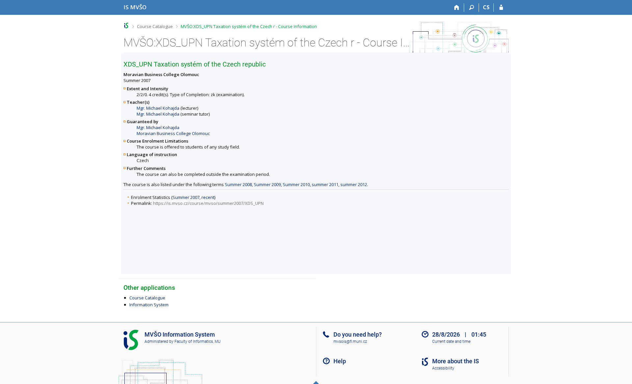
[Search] (471, 7)
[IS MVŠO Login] (501, 7)
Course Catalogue (155, 26)
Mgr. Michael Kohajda (158, 108)
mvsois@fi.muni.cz (350, 341)
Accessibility (443, 368)
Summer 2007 (185, 197)
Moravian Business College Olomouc (173, 133)
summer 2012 (353, 184)
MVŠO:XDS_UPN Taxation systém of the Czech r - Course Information (249, 26)
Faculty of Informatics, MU (197, 341)
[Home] (456, 7)
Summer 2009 (267, 184)
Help (339, 361)
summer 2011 (325, 184)
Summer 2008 (238, 184)
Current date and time (451, 341)
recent (207, 197)
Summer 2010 (296, 184)
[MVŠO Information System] (126, 25)
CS (486, 7)
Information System (149, 305)
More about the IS (455, 361)
